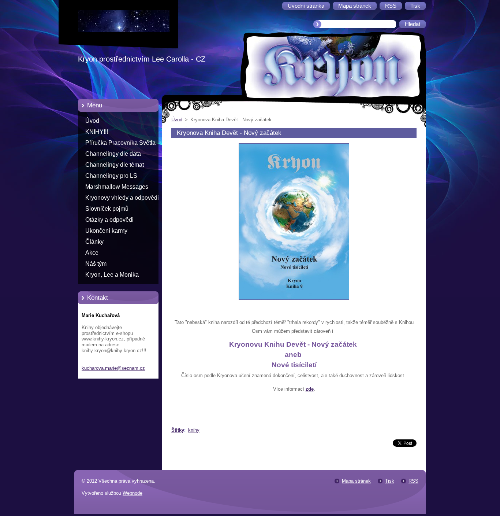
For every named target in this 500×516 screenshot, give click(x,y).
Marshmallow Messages (116, 187)
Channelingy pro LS (111, 176)
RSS (413, 481)
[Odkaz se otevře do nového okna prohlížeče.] (294, 300)
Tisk (389, 481)
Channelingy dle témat (114, 165)
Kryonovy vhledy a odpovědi (122, 198)
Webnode (132, 493)
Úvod (92, 121)
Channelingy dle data (113, 154)
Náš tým (96, 264)
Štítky (177, 430)
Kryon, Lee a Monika (112, 275)
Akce (91, 253)
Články (94, 242)
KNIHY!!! (96, 132)
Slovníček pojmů (106, 209)
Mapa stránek (356, 481)
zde (310, 389)
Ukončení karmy (106, 231)
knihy (193, 430)
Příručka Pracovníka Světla (120, 143)
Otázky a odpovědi (109, 220)
